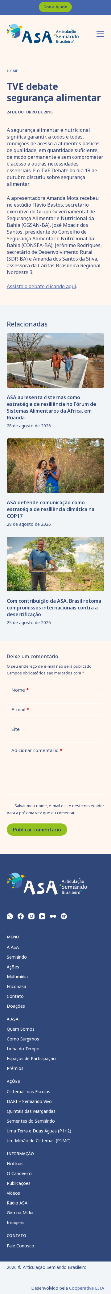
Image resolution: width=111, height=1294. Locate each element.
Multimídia (17, 976)
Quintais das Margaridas (31, 1111)
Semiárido (17, 957)
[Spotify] (64, 916)
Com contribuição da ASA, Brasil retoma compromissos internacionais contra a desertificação (54, 607)
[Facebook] (21, 916)
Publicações (19, 1183)
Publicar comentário (37, 829)
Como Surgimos (23, 1039)
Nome (20, 690)
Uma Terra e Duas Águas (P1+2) (39, 1131)
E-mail (20, 709)
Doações (16, 1006)
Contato (15, 996)
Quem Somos (21, 1029)
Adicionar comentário (36, 750)
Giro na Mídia (20, 1213)
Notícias (15, 1163)
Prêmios (15, 1068)
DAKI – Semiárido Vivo (29, 1101)
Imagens (15, 1222)
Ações (13, 967)
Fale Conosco (20, 1246)
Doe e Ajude (55, 7)
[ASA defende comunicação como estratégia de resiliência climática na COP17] (56, 465)
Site (15, 729)
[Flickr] (53, 916)
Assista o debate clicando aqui (41, 286)
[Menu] (100, 34)
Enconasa (16, 986)
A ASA (13, 947)
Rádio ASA (17, 1203)
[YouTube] (42, 916)
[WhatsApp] (10, 916)
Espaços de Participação (31, 1058)
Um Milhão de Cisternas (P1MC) (39, 1140)
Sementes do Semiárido (31, 1121)
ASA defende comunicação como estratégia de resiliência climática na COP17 (50, 509)
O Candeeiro (19, 1173)
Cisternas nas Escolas (28, 1091)
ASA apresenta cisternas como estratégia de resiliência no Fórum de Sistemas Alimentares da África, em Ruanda (51, 407)
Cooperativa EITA (86, 1288)
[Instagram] (31, 916)
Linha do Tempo (23, 1049)
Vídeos (13, 1193)
